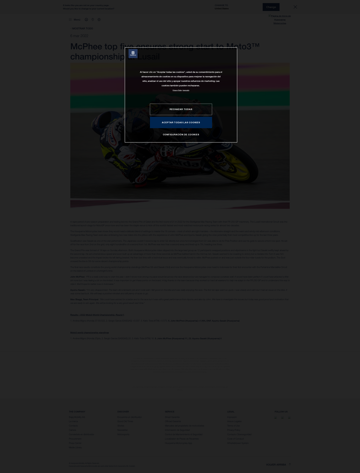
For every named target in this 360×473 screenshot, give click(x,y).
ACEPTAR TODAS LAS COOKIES (181, 122)
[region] (181, 94)
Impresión (186, 90)
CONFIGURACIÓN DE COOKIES (181, 134)
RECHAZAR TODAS (181, 109)
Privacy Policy (177, 90)
